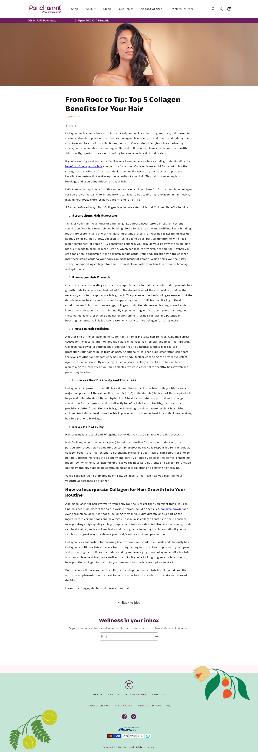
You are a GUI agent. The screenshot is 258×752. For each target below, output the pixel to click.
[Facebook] (124, 716)
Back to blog (131, 602)
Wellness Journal (135, 694)
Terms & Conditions (149, 705)
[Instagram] (133, 716)
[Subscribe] (156, 636)
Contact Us (158, 694)
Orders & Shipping (99, 705)
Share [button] (72, 125)
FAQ (168, 705)
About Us (114, 694)
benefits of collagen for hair (83, 166)
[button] (213, 9)
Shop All (98, 694)
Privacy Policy (123, 705)
